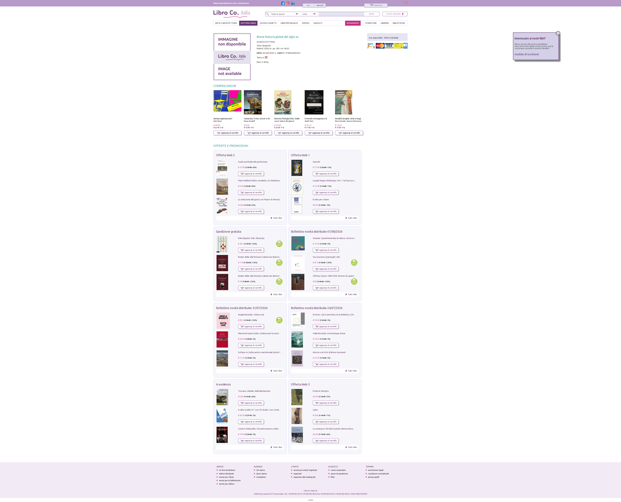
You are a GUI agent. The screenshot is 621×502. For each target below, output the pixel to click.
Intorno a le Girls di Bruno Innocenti (329, 352)
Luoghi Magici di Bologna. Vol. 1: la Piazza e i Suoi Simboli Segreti (343, 180)
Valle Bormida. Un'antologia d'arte (329, 333)
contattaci (261, 477)
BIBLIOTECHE (399, 23)
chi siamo (260, 470)
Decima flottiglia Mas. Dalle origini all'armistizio (296, 119)
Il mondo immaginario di (316, 119)
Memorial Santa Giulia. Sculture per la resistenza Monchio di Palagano (271, 333)
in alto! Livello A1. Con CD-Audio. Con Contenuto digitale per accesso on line (273, 410)
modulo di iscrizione (527, 54)
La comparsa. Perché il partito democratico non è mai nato (340, 429)
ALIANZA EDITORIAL (266, 42)
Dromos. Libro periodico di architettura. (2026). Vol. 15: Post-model (344, 314)
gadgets (317, 23)
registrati (319, 5)
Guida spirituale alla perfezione (252, 162)
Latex (315, 410)
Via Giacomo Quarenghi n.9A (326, 257)
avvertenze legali (375, 470)
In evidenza (223, 384)
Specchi (316, 162)
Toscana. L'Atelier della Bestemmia (254, 391)
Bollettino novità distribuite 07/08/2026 (317, 231)
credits (310, 500)
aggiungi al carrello (230, 133)
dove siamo (261, 474)
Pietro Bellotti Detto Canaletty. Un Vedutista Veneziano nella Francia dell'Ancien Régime (279, 180)
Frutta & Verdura (321, 391)
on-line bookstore (227, 470)
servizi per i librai (226, 477)
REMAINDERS (353, 23)
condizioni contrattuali (378, 474)
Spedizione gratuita (228, 231)
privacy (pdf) (373, 477)
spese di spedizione (339, 474)
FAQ (332, 477)
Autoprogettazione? (222, 119)
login (308, 5)
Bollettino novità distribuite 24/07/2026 (317, 308)
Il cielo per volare (321, 199)
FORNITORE (371, 23)
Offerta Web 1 (300, 155)
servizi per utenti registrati (305, 470)
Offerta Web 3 (300, 384)
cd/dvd (305, 23)
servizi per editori (226, 484)
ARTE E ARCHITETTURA (226, 23)
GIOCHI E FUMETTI (268, 23)
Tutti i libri (277, 218)
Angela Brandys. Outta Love (251, 314)
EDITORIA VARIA (248, 23)
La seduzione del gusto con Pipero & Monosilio (260, 199)
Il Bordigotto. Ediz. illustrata (251, 238)
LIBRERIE (385, 23)
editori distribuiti (226, 474)
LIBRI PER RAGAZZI (289, 23)
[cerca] (371, 14)
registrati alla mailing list (305, 477)
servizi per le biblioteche (230, 480)
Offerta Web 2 (225, 155)
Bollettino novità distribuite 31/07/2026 (242, 308)
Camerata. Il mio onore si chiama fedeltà (262, 119)
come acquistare (338, 470)
